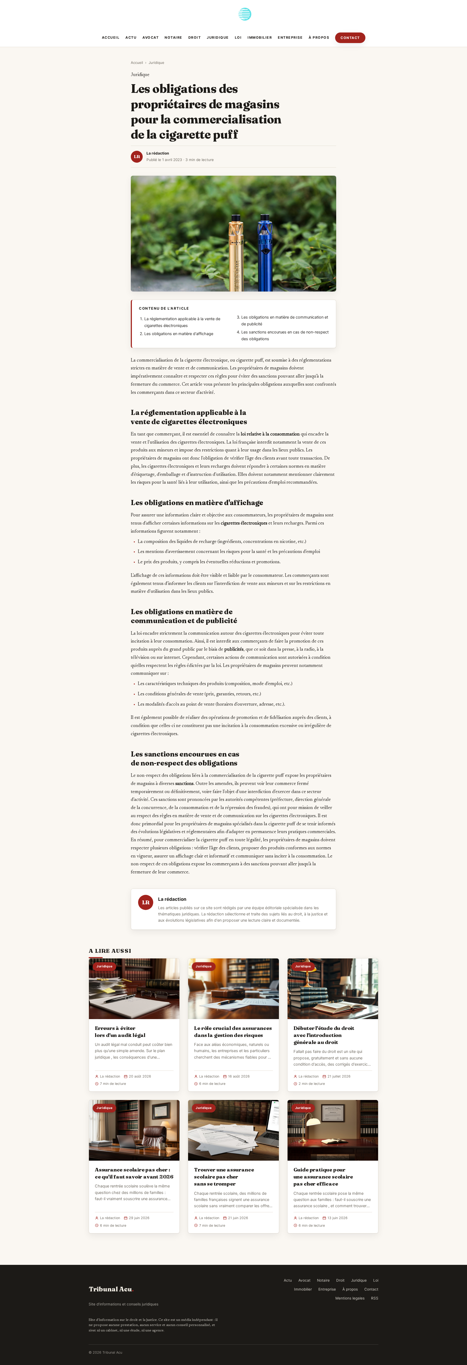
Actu (130, 37)
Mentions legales (350, 1298)
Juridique (218, 37)
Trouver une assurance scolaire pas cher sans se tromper (224, 1176)
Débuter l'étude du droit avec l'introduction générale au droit (323, 1035)
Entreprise (290, 37)
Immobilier (260, 37)
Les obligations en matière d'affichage (178, 333)
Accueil (111, 37)
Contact (350, 38)
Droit (194, 37)
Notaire (173, 37)
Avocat (150, 37)
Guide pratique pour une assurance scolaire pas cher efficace (323, 1176)
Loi (238, 37)
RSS (374, 1298)
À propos (319, 37)
